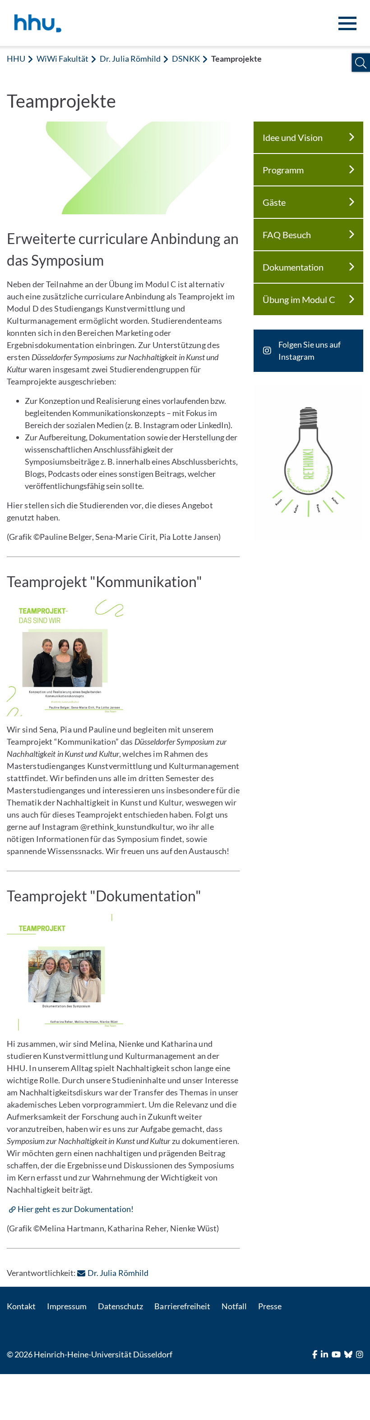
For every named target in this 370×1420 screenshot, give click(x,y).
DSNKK (186, 58)
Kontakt (21, 1306)
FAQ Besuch (287, 234)
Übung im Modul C (299, 299)
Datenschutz (120, 1306)
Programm (283, 169)
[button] (361, 63)
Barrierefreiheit (182, 1306)
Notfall (234, 1306)
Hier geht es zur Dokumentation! (76, 1209)
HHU (16, 58)
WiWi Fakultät (62, 58)
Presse (270, 1306)
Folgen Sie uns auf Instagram (309, 350)
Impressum (67, 1306)
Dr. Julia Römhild (130, 58)
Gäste (274, 202)
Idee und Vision (293, 137)
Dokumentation (293, 267)
